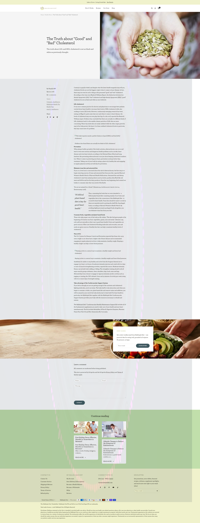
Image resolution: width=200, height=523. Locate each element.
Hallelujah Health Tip (53, 104)
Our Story (106, 8)
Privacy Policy (110, 372)
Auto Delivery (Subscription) (75, 481)
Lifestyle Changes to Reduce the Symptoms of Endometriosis (113, 443)
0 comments (52, 95)
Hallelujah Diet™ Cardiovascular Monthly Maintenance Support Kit (97, 304)
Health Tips (50, 107)
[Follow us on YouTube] (113, 487)
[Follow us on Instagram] (105, 487)
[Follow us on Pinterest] (109, 487)
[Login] (155, 8)
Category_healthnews (53, 102)
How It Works (89, 8)
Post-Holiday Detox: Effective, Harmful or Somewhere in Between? (86, 439)
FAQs (68, 490)
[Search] (152, 8)
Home (42, 14)
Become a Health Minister (74, 484)
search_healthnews (52, 109)
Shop (113, 8)
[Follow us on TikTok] (117, 487)
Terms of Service (46, 490)
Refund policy (45, 493)
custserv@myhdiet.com (105, 482)
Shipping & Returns (46, 484)
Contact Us (44, 478)
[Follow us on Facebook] (100, 487)
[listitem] (47, 117)
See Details (110, 2)
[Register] (157, 490)
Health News (48, 14)
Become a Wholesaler (73, 487)
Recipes (98, 8)
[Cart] (158, 8)
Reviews (69, 493)
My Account (70, 478)
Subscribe (143, 346)
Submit (79, 403)
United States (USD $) (48, 500)
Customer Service (46, 481)
